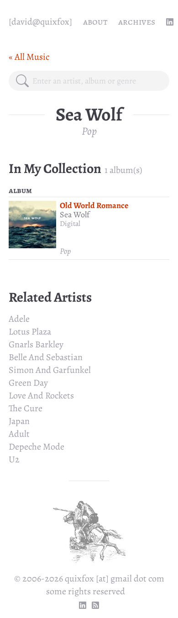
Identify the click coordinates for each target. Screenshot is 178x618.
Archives (136, 22)
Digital (70, 224)
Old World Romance (94, 205)
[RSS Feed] (95, 605)
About (95, 22)
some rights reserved (85, 591)
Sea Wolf (74, 214)
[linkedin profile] (169, 22)
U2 (14, 459)
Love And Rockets (41, 395)
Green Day (28, 383)
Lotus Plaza (30, 331)
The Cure (25, 408)
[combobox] (97, 80)
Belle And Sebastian (46, 357)
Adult (19, 434)
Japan (19, 421)
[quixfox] (40, 22)
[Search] (22, 80)
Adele (19, 319)
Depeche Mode (36, 446)
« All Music (29, 57)
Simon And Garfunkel (50, 370)
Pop (89, 131)
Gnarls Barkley (36, 344)
